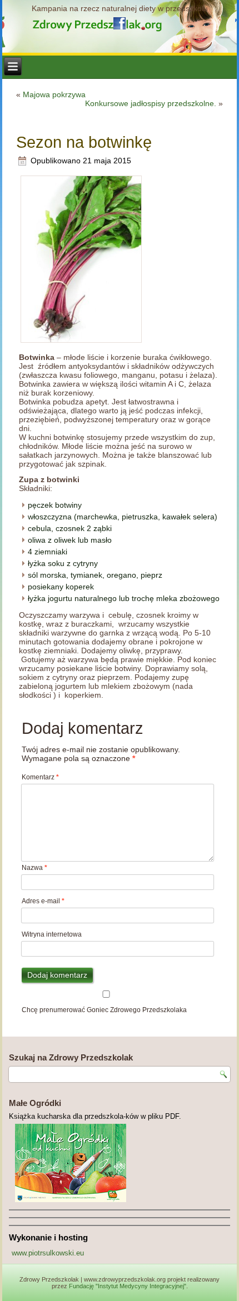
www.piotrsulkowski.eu (48, 1253)
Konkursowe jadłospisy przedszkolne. (150, 103)
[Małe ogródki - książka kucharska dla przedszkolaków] (119, 1163)
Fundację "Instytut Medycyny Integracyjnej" (127, 1286)
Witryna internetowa (52, 934)
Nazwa (34, 868)
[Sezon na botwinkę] (81, 341)
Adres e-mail (43, 901)
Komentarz (40, 777)
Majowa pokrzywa (54, 94)
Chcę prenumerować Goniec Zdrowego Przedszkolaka (104, 1010)
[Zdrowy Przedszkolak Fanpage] (119, 23)
